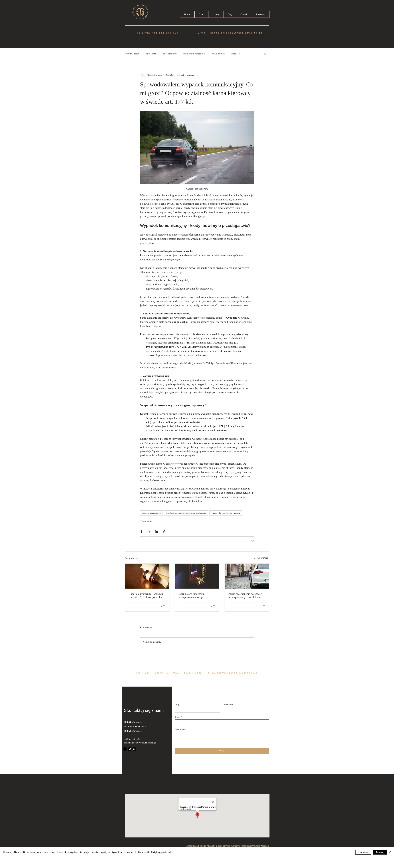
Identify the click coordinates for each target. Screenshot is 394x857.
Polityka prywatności (161, 852)
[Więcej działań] (252, 75)
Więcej (234, 54)
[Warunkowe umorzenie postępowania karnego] (197, 576)
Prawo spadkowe (169, 54)
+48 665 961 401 (165, 32)
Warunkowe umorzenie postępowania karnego (191, 595)
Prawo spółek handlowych (194, 54)
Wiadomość (181, 729)
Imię (177, 704)
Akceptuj (380, 852)
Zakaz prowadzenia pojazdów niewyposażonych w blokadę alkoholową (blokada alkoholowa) (245, 595)
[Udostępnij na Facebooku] (141, 531)
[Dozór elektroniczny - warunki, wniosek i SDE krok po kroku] (147, 576)
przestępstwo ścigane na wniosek (225, 513)
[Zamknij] (390, 852)
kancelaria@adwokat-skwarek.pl (236, 32)
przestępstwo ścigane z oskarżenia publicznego (186, 513)
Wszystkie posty (132, 54)
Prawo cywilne (218, 54)
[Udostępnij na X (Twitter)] (149, 531)
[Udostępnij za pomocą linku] (164, 531)
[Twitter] (130, 749)
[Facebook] (125, 749)
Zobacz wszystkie (261, 558)
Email (177, 717)
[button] (265, 54)
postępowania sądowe (151, 513)
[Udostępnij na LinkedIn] (156, 531)
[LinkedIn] (134, 749)
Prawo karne (150, 54)
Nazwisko (228, 704)
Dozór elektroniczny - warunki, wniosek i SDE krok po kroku (146, 595)
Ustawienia (363, 852)
